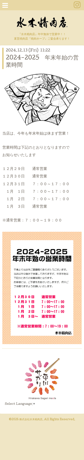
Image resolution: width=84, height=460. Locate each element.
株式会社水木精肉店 (30, 419)
